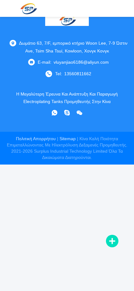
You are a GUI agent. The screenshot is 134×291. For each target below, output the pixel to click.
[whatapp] (54, 112)
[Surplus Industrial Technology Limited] (28, 8)
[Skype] (67, 112)
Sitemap (68, 138)
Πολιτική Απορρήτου (36, 138)
